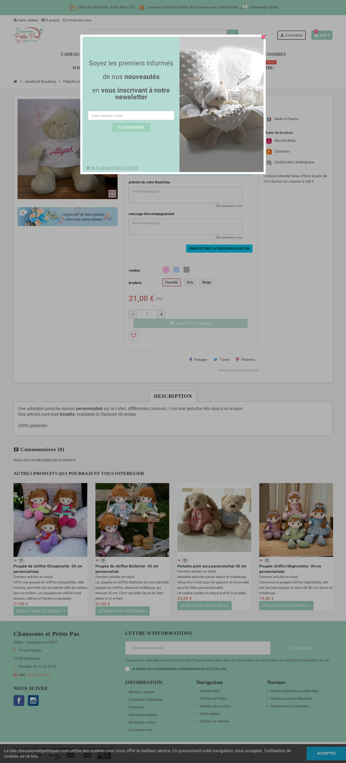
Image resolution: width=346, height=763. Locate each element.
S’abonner (133, 127)
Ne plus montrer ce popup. (114, 168)
